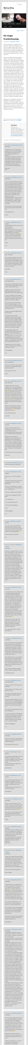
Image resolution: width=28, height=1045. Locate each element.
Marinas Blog (9, 8)
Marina (18, 41)
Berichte (19, 119)
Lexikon (5, 26)
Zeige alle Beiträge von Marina (17, 135)
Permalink (19, 120)
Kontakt (10, 26)
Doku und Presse (11, 23)
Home (5, 23)
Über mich (18, 23)
